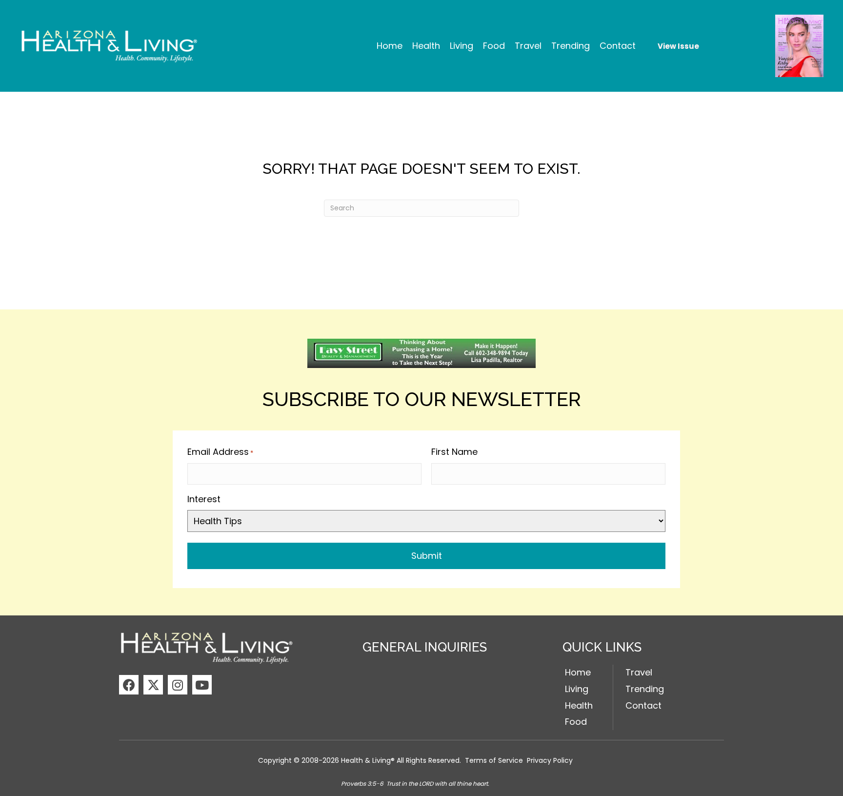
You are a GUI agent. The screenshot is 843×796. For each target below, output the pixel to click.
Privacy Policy (550, 760)
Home (578, 672)
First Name (454, 452)
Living (576, 689)
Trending (644, 689)
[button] (129, 684)
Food (576, 721)
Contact (643, 705)
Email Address (220, 452)
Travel (638, 672)
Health (579, 705)
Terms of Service (494, 760)
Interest (204, 499)
